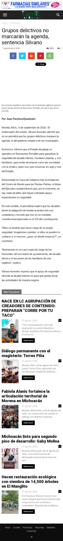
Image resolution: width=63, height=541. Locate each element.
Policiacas (27, 527)
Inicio (7, 527)
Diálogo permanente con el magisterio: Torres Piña (26, 353)
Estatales (51, 527)
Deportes (39, 527)
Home (5, 22)
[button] (58, 14)
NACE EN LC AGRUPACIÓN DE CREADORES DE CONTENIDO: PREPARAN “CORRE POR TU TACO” (29, 308)
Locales (16, 527)
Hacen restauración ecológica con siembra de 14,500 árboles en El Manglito (30, 482)
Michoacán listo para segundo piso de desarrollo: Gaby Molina (30, 439)
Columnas (31, 531)
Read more (28, 340)
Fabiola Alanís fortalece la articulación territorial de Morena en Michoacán (26, 396)
